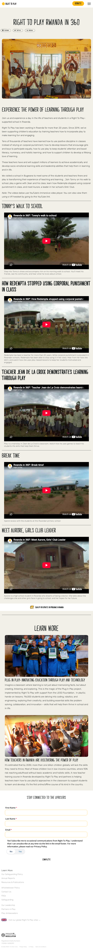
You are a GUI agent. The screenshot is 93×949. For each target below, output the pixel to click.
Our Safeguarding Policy (12, 874)
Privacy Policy (23, 947)
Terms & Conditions (40, 947)
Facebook (2, 927)
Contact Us (6, 892)
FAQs (3, 896)
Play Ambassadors (9, 913)
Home (9, 3)
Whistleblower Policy (10, 888)
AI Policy (31, 947)
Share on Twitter (18, 30)
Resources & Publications (12, 882)
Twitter (8, 927)
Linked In (18, 927)
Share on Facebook (6, 30)
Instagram (13, 927)
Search (69, 3)
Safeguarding (7, 900)
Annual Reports (8, 878)
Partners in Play (8, 909)
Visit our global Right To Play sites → (24, 920)
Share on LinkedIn (30, 30)
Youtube (23, 927)
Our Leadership (8, 905)
